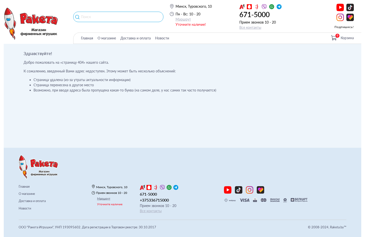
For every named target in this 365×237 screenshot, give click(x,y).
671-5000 (254, 14)
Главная (87, 38)
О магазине (107, 38)
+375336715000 (154, 200)
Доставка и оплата (135, 38)
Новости (162, 38)
